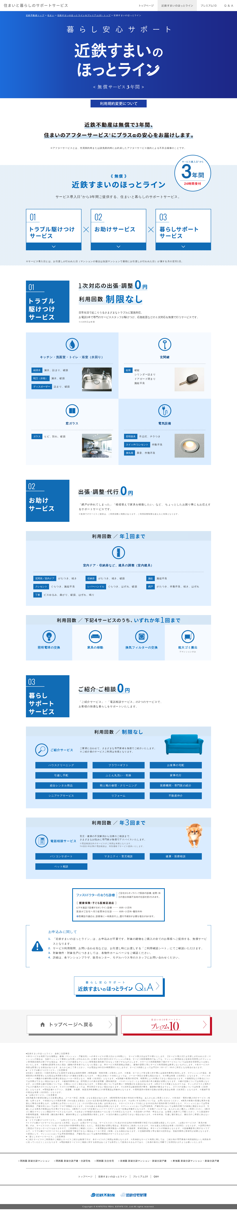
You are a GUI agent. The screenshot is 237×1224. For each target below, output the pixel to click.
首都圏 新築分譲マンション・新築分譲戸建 (143, 1161)
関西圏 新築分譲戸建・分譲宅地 (73, 1161)
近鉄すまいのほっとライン (112, 1176)
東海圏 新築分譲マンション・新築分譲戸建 (196, 1161)
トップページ (85, 1176)
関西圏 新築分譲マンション (35, 1161)
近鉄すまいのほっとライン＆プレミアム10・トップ (84, 15)
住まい (50, 15)
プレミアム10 (140, 1176)
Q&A (156, 1176)
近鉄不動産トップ (35, 15)
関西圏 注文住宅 (105, 1161)
